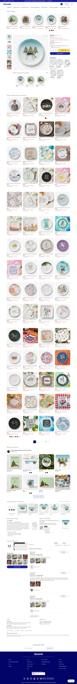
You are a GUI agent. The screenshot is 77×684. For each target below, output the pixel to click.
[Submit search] (61, 4)
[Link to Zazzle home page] (7, 4)
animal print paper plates (34, 635)
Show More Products (38, 496)
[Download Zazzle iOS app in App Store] (43, 678)
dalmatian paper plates (50, 635)
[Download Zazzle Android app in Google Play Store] (50, 678)
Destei (60, 42)
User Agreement (40, 682)
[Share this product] (44, 36)
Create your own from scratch (34, 529)
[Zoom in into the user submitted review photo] (9, 556)
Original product (36, 566)
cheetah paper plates (42, 635)
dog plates (57, 635)
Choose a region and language (37, 671)
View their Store (46, 530)
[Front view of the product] (30, 52)
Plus (13, 1)
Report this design (65, 528)
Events (9, 1)
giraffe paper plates (62, 635)
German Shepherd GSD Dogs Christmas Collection (21, 450)
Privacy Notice (45, 682)
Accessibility (54, 682)
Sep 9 (52, 46)
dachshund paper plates (17, 635)
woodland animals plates (16, 636)
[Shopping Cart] (72, 4)
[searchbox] (37, 4)
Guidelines (50, 682)
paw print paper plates (25, 635)
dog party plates (9, 635)
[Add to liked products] (47, 36)
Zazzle (4, 1)
